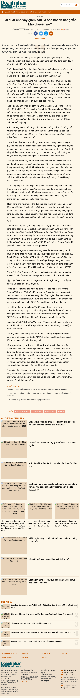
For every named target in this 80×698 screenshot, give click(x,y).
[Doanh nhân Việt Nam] (11, 665)
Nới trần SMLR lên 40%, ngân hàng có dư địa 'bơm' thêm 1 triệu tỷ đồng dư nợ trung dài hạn (39, 524)
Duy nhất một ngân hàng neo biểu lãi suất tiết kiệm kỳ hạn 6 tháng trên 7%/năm (66, 523)
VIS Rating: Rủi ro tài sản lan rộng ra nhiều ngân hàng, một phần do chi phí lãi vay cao (43, 632)
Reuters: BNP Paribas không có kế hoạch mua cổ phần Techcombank (36, 641)
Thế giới (32, 12)
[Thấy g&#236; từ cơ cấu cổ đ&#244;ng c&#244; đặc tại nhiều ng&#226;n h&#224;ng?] (5, 625)
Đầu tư (49, 12)
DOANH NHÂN (25, 12)
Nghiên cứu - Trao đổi (9, 12)
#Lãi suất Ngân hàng (22, 411)
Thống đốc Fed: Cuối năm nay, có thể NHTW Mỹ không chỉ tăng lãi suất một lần (37, 389)
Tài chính (44, 12)
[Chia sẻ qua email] (51, 33)
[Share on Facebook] (36, 33)
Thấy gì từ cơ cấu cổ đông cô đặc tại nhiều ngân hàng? (31, 623)
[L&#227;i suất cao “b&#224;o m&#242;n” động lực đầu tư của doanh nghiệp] (14, 449)
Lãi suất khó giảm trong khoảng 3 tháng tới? (49, 559)
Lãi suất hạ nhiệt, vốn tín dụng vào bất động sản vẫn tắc (29, 399)
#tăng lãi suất (37, 411)
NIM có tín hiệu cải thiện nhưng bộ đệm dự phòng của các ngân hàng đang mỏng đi (42, 614)
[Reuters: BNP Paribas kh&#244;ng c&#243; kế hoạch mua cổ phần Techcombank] (5, 643)
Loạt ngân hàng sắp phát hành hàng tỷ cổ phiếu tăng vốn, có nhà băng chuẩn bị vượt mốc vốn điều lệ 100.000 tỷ (53, 487)
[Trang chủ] (2, 12)
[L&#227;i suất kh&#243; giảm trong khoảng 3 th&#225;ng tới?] (14, 566)
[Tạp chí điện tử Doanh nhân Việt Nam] (13, 4)
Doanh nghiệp (37, 12)
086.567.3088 (68, 672)
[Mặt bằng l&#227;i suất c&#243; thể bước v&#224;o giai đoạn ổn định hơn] (14, 470)
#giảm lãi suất (49, 411)
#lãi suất (61, 411)
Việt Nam (18, 12)
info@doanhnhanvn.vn (71, 675)
